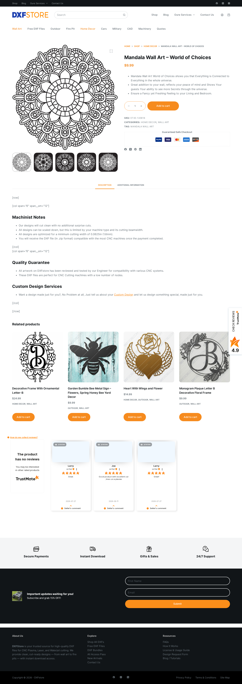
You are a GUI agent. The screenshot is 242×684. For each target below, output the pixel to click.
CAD (130, 28)
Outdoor (55, 28)
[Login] (222, 15)
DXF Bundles (95, 650)
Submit (177, 603)
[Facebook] (217, 3)
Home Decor (88, 28)
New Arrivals (94, 658)
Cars (104, 28)
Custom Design (123, 294)
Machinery (144, 28)
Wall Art (17, 28)
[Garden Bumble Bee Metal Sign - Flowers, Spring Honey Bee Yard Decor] (93, 357)
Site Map (225, 677)
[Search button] (124, 15)
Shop (14, 3)
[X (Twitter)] (223, 3)
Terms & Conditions (205, 677)
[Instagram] (229, 3)
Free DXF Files (36, 28)
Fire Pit (70, 28)
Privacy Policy (183, 677)
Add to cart (163, 105)
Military (116, 28)
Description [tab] (104, 185)
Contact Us (57, 3)
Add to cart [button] (23, 416)
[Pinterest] (135, 149)
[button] (8, 437)
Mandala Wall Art (142, 126)
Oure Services (37, 3)
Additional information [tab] (130, 185)
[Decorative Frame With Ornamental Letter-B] (37, 357)
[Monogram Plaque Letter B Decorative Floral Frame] (204, 357)
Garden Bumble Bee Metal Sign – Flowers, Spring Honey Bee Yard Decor (89, 392)
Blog (24, 3)
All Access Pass (96, 654)
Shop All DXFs (95, 641)
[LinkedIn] (140, 149)
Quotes (161, 28)
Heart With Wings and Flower (142, 388)
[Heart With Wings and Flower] (148, 357)
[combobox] (87, 15)
